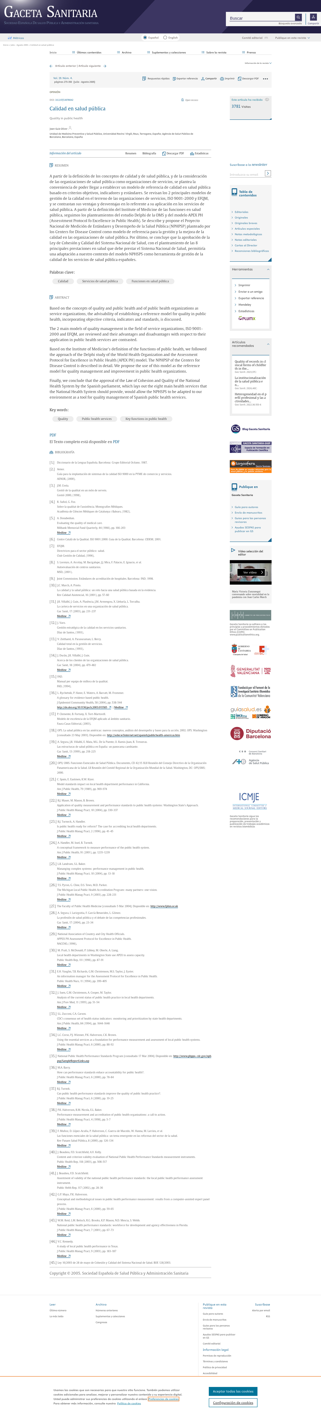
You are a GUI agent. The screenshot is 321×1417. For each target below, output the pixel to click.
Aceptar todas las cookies (233, 1391)
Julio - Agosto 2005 (19, 45)
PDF (53, 435)
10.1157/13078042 (64, 99)
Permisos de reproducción (217, 1355)
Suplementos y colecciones (110, 1316)
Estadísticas (246, 311)
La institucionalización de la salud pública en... (250, 382)
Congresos (101, 1322)
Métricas (18, 38)
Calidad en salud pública (42, 45)
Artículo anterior (65, 66)
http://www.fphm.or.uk (164, 906)
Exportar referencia (187, 78)
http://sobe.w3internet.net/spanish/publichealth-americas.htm (143, 735)
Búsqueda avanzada (290, 23)
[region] (160, 1396)
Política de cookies (129, 1403)
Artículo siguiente (89, 66)
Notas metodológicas (248, 234)
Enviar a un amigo (250, 291)
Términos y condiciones (215, 1361)
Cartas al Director (246, 245)
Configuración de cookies (233, 1402)
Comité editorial (252, 38)
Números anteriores (107, 1310)
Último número (58, 1310)
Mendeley (245, 304)
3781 (241, 106)
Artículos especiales (247, 228)
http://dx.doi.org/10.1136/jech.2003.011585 (82, 707)
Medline (62, 533)
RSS (268, 1316)
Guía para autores (246, 507)
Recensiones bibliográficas (252, 251)
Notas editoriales (246, 239)
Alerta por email (261, 1310)
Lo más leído (56, 1316)
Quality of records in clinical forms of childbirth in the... (250, 365)
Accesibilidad (210, 1373)
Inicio (5, 45)
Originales (241, 217)
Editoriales (241, 212)
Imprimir (244, 285)
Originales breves (246, 223)
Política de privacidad (215, 1367)
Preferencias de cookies (163, 1399)
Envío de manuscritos (248, 512)
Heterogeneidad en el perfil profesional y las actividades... (251, 398)
